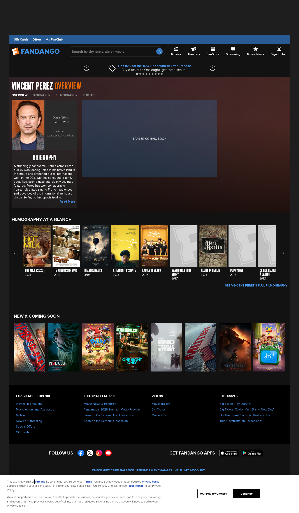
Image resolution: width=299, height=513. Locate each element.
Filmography (66, 95)
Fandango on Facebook (80, 453)
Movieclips (159, 415)
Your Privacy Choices (213, 494)
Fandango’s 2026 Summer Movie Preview (112, 409)
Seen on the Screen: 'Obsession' (106, 421)
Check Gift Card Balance (113, 470)
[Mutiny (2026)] (201, 347)
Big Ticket (158, 409)
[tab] (137, 74)
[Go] (159, 51)
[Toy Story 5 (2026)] (269, 347)
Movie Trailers (161, 404)
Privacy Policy (150, 481)
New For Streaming (29, 421)
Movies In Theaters (29, 404)
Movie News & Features (100, 404)
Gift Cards (21, 39)
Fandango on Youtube (108, 453)
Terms (88, 481)
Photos (89, 95)
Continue (247, 494)
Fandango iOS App (229, 453)
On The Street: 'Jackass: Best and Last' (246, 415)
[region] (149, 494)
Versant (40, 481)
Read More (67, 201)
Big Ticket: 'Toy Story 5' (235, 404)
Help (178, 470)
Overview (20, 95)
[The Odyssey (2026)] (235, 347)
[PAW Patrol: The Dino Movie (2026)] (98, 347)
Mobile (20, 415)
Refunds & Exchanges (154, 470)
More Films (280, 253)
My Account (194, 470)
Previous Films (18, 253)
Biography (42, 95)
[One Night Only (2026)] (132, 347)
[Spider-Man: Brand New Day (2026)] (30, 347)
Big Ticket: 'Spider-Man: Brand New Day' (247, 409)
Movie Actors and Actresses (35, 409)
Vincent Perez (32, 86)
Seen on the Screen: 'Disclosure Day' (109, 415)
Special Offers (25, 426)
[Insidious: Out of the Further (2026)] (64, 347)
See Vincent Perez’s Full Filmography (256, 285)
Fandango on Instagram (99, 453)
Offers (37, 39)
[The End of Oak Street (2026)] (167, 347)
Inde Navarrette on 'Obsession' (241, 421)
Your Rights (135, 486)
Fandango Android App (252, 453)
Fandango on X (90, 453)
